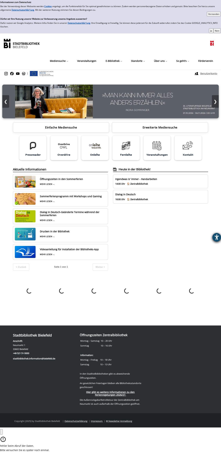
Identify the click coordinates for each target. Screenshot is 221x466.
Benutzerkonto (208, 73)
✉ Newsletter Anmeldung (119, 421)
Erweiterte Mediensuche (160, 127)
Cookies (48, 6)
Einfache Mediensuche (61, 127)
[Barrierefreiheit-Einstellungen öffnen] (216, 237)
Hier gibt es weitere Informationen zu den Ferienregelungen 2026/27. (110, 393)
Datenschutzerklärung (76, 421)
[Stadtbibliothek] (21, 43)
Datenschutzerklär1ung (23, 10)
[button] (58, 61)
